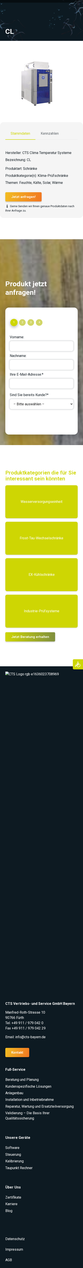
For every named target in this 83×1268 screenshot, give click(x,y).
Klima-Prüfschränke (53, 176)
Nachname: (18, 356)
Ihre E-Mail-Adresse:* (26, 374)
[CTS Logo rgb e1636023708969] (41, 836)
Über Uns (13, 1187)
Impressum (14, 1249)
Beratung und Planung (22, 1080)
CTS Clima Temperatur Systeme (46, 153)
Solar (46, 183)
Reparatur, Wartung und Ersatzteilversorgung (39, 1106)
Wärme (57, 183)
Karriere (11, 1204)
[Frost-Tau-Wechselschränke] (41, 538)
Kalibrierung (14, 1161)
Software (12, 1148)
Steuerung (13, 1154)
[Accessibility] (78, 664)
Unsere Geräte (17, 1138)
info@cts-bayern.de (30, 1037)
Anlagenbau (14, 1093)
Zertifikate (13, 1197)
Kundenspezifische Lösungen (28, 1086)
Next (17, 420)
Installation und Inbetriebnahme (29, 1100)
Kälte (37, 183)
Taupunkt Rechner (19, 1168)
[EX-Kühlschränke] (41, 574)
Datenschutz (15, 1239)
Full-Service (15, 1069)
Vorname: (17, 337)
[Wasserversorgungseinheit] (41, 501)
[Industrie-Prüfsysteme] (41, 611)
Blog (8, 1211)
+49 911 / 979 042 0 (27, 1023)
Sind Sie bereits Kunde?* (29, 395)
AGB (8, 1260)
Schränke (30, 169)
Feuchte (25, 183)
